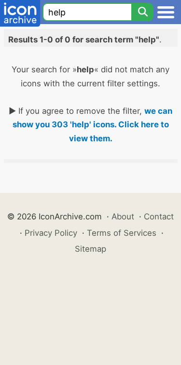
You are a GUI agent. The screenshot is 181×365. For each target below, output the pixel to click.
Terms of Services (121, 233)
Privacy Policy (51, 233)
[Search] (142, 12)
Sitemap (90, 249)
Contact (159, 216)
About (122, 216)
